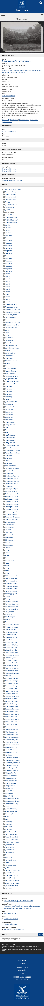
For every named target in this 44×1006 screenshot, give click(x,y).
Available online (24, 120)
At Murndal (8, 824)
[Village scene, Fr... (11, 376)
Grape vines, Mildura (12, 624)
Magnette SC (9, 793)
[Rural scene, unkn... (12, 304)
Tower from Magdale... (12, 517)
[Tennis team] (9, 845)
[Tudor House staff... (11, 834)
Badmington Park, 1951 (13, 310)
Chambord (8, 455)
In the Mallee (9, 640)
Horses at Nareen (11, 860)
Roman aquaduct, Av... (12, 445)
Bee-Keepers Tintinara (12, 799)
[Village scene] (10, 207)
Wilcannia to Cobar (11, 650)
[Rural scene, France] (12, 381)
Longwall (8, 530)
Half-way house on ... (12, 637)
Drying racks (9, 622)
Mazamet (8, 399)
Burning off (8, 596)
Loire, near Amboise (12, 468)
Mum (6, 855)
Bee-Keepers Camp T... (12, 804)
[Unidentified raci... (11, 791)
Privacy (22, 973)
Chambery (8, 386)
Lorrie (7, 863)
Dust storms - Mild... (11, 688)
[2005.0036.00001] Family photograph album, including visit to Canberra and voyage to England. (22, 907)
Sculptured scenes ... (12, 706)
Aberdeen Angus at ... (12, 665)
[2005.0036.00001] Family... (13, 189)
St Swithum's (9, 527)
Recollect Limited (25, 949)
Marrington (9, 755)
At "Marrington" (10, 617)
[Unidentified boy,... (11, 809)
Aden (7, 550)
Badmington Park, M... (12, 494)
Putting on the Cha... (12, 632)
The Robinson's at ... (12, 747)
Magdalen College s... (12, 192)
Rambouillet (9, 356)
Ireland (7, 274)
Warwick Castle (10, 522)
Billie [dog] (8, 857)
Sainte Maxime (10, 353)
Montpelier (9, 448)
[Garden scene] (10, 199)
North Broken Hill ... (11, 609)
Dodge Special (10, 786)
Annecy (7, 351)
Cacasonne (9, 409)
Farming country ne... (12, 489)
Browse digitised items (10, 120)
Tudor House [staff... (11, 832)
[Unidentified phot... (11, 750)
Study (7, 806)
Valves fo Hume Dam (12, 663)
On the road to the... (12, 699)
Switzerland (9, 338)
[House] (7, 202)
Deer (6, 320)
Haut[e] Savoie (10, 422)
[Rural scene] (9, 212)
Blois (6, 427)
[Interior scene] (10, 194)
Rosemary (8, 822)
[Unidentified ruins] (11, 215)
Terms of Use (13, 945)
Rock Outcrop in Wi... (12, 653)
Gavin (7, 819)
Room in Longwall (11, 512)
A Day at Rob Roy (11, 773)
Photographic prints (10, 924)
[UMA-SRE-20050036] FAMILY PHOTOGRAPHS (18, 901)
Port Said (8, 543)
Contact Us (22, 963)
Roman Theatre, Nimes (12, 450)
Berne (7, 330)
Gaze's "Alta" (9, 788)
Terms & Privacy (22, 967)
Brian (7, 816)
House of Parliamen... (12, 742)
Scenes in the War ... (12, 714)
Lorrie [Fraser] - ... (11, 878)
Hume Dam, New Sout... (13, 758)
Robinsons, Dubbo (11, 658)
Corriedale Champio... (12, 678)
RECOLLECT (5, 949)
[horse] (7, 868)
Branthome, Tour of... (12, 476)
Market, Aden (9, 560)
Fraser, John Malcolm (11, 919)
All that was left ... (11, 732)
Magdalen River (10, 535)
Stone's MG (9, 796)
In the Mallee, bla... (11, 635)
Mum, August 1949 (11, 591)
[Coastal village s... (11, 205)
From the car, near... (11, 627)
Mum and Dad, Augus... (12, 880)
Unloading (8, 614)
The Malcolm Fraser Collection (14, 929)
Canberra (8, 676)
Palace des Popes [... (12, 407)
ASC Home (22, 960)
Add (40, 934)
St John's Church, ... (11, 704)
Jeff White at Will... (11, 630)
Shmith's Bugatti (10, 783)
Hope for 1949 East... (12, 694)
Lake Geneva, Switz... (12, 345)
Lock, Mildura (9, 612)
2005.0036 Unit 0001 (10, 913)
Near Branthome (10, 466)
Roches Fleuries (10, 368)
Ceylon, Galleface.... (11, 578)
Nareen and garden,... (12, 601)
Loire (7, 461)
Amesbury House (11, 811)
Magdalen (8, 235)
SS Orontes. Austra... (12, 576)
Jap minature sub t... (12, 729)
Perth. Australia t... (11, 581)
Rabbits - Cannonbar (12, 745)
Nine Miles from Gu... (12, 673)
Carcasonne (9, 404)
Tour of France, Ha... (11, 491)
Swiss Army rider (11, 315)
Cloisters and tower (12, 519)
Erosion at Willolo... (11, 642)
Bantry (7, 294)
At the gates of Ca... (11, 691)
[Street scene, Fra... (12, 402)
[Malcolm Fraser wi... (12, 886)
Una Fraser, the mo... (12, 875)
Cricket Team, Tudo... (12, 839)
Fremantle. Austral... (12, 583)
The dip (7, 619)
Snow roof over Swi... (12, 325)
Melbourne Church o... (12, 870)
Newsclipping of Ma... (12, 594)
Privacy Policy (5, 945)
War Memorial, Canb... (12, 735)
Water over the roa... (12, 883)
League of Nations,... (12, 327)
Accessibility (22, 970)
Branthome (9, 473)
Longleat (8, 225)
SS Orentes (9, 537)
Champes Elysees (11, 361)
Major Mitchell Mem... (12, 671)
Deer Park (8, 532)
